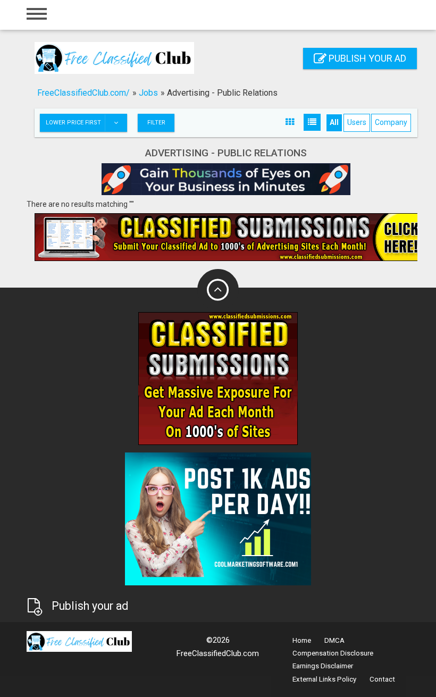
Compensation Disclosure (332, 653)
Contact (382, 679)
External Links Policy (324, 679)
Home (301, 640)
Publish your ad (366, 58)
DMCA (334, 640)
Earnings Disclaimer (322, 666)
